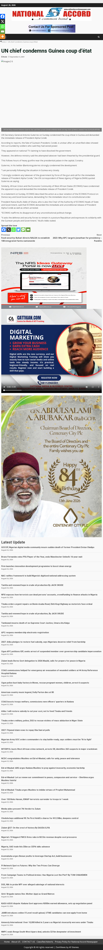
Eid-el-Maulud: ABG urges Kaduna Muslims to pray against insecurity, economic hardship (43, 768)
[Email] (28, 229)
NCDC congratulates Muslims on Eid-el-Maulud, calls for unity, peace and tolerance (40, 758)
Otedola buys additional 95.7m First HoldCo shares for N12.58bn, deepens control (39, 818)
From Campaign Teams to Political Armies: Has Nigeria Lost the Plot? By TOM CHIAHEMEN (44, 875)
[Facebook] (4, 229)
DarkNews (61, 947)
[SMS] (23, 229)
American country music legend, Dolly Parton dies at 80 (27, 692)
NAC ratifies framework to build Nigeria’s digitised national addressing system (38, 576)
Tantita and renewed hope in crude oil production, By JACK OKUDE (32, 613)
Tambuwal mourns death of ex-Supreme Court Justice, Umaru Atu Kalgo (35, 623)
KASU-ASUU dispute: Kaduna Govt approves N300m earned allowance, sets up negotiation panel (46, 903)
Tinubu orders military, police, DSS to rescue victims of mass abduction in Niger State (42, 720)
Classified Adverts (45, 941)
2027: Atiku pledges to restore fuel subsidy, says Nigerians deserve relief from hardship (43, 642)
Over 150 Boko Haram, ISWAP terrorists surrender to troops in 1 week (34, 799)
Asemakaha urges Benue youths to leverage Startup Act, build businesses (36, 856)
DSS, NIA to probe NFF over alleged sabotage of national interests (33, 884)
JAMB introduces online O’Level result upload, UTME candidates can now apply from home (44, 913)
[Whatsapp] (13, 229)
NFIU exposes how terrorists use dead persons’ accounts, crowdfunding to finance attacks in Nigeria (49, 594)
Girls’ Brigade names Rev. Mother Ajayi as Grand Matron (27, 894)
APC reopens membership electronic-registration (25, 632)
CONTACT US (28, 941)
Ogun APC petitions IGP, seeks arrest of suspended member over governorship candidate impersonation (51, 651)
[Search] (98, 36)
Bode (5, 57)
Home (7, 941)
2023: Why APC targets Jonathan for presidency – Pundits (77, 237)
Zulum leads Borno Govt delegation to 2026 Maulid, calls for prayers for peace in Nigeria (43, 661)
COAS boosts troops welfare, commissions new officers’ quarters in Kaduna (37, 702)
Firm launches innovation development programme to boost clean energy (36, 566)
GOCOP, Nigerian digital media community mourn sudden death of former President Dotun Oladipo (47, 547)
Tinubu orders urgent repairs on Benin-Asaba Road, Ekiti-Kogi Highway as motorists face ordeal (46, 604)
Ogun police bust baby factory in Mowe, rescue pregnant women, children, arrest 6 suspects (45, 683)
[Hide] (1, 41)
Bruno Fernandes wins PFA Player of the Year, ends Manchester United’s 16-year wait (41, 557)
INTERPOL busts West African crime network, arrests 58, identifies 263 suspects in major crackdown (49, 749)
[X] (8, 229)
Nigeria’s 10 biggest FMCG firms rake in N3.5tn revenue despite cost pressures (39, 837)
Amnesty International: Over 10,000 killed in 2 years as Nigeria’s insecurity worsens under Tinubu (47, 922)
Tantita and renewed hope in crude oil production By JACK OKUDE (32, 585)
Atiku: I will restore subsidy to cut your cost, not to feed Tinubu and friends (36, 711)
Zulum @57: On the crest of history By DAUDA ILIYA (25, 828)
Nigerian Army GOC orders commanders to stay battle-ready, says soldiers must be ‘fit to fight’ (46, 739)
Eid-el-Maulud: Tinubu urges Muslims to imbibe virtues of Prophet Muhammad (38, 790)
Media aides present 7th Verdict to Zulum (21, 809)
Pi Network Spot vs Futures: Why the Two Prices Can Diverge (30, 865)
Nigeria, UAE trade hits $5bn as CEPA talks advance (25, 846)
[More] (2, 36)
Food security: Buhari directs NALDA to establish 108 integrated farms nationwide (25, 237)
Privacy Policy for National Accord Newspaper (76, 941)
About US (15, 941)
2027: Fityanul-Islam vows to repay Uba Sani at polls (25, 730)
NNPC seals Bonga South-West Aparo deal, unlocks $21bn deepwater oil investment (41, 932)
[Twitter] (18, 229)
